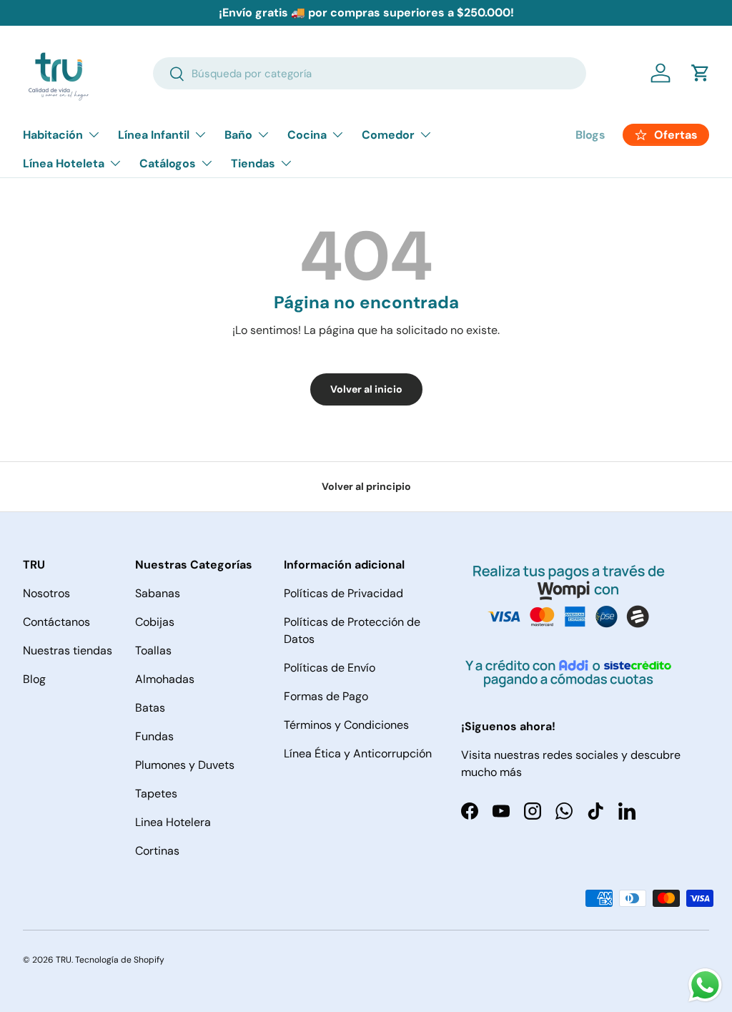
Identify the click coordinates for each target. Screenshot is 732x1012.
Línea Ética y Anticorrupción (358, 753)
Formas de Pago (326, 696)
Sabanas (157, 593)
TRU (63, 960)
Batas (150, 707)
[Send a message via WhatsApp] (705, 985)
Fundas (154, 736)
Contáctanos (56, 621)
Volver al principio (366, 486)
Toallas (153, 650)
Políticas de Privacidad (343, 593)
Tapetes (156, 793)
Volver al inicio (366, 389)
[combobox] (369, 73)
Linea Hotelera (173, 822)
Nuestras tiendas (67, 650)
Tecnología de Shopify (119, 960)
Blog (34, 679)
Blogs (590, 134)
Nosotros (46, 593)
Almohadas (164, 679)
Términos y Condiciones (346, 724)
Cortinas (157, 850)
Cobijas (154, 621)
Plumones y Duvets (184, 764)
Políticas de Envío (329, 667)
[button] (700, 73)
